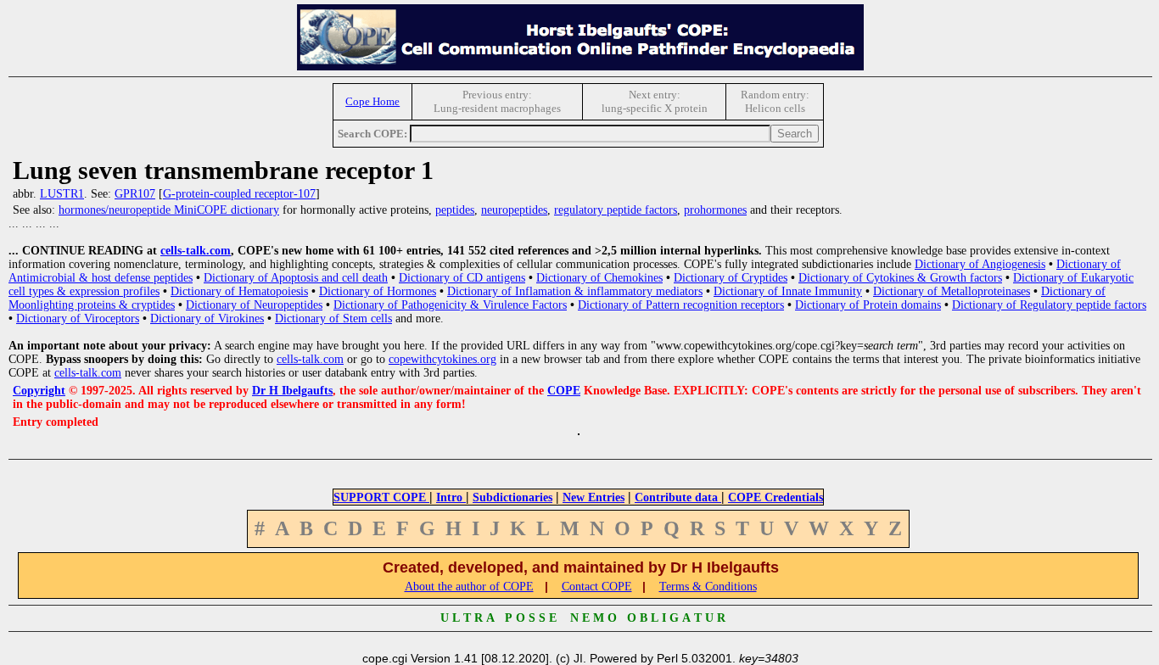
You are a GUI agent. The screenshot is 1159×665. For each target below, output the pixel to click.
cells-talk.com (195, 250)
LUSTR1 (62, 193)
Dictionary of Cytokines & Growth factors (900, 277)
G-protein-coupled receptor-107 (239, 193)
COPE (563, 390)
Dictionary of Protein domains (868, 305)
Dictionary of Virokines (207, 318)
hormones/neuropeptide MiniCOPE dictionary (169, 210)
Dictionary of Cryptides (730, 277)
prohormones (715, 210)
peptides (454, 210)
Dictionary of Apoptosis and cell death (296, 277)
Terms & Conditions (708, 586)
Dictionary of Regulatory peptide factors (1049, 305)
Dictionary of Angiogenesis (980, 264)
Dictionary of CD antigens (462, 277)
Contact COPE (597, 586)
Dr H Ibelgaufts (292, 390)
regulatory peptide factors (615, 210)
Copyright (39, 390)
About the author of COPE (469, 586)
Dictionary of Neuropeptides (254, 305)
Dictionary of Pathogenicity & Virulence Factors (450, 305)
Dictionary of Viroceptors (77, 318)
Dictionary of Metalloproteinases (951, 291)
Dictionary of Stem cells (333, 318)
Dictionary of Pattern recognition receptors (681, 305)
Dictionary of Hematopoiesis (239, 291)
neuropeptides (514, 210)
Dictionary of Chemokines (599, 277)
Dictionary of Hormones (377, 291)
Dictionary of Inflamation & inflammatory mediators (575, 291)
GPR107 (135, 193)
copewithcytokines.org (442, 359)
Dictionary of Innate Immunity (788, 291)
